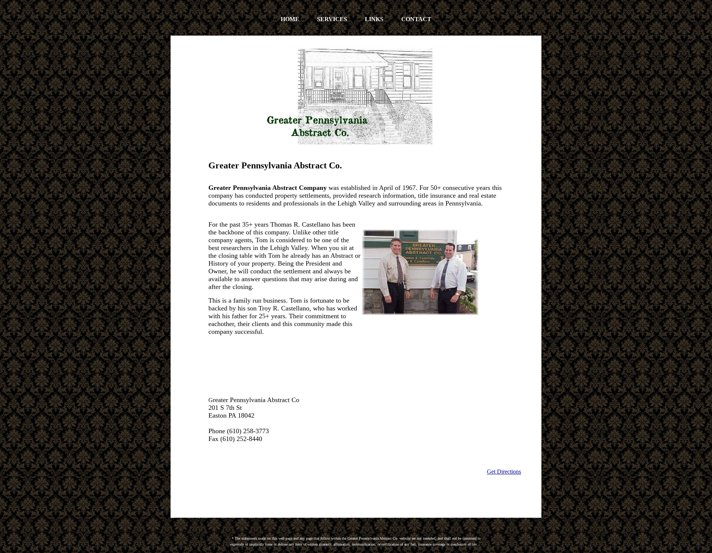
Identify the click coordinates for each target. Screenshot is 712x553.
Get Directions (504, 471)
